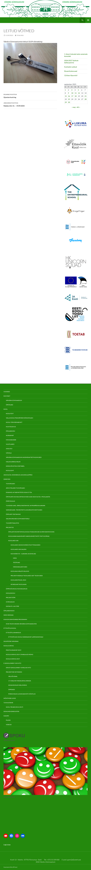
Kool (6, 409)
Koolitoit (10, 413)
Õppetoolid (10, 501)
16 (69, 96)
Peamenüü (88, 20)
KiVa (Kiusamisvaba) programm (15, 619)
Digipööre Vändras (11, 641)
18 (76, 96)
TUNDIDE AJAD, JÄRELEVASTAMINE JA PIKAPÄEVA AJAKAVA (25, 505)
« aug (73, 107)
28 (85, 99)
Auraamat (10, 435)
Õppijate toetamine (13, 514)
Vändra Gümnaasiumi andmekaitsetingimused (23, 457)
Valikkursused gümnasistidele (18, 519)
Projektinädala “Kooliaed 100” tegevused (27, 575)
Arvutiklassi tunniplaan (15, 488)
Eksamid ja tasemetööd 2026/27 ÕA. (19, 492)
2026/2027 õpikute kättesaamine (71, 61)
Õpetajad (9, 405)
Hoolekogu (10, 593)
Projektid (10, 527)
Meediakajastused (20, 567)
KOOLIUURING (9, 646)
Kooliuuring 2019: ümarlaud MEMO (19, 654)
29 (66, 102)
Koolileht (10, 470)
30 (69, 102)
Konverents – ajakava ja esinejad (23, 554)
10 (72, 93)
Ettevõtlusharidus (13, 632)
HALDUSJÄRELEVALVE (13, 462)
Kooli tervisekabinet (14, 422)
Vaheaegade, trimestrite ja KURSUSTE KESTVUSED (24, 510)
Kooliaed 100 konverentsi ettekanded (25, 545)
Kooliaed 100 (13, 540)
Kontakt (7, 396)
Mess (15, 558)
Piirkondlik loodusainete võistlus (21, 694)
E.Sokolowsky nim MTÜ (12, 663)
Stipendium (10, 602)
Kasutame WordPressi (10, 867)
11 (76, 93)
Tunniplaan (10, 483)
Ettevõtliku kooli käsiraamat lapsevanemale (25, 637)
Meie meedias (8, 615)
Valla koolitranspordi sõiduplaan (19, 418)
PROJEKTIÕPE (10, 597)
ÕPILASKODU (10, 431)
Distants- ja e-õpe (12, 606)
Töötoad (16, 562)
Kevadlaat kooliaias (18, 584)
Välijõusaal (12, 676)
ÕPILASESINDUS (9, 611)
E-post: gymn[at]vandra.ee (71, 860)
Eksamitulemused (70, 71)
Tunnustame (8, 703)
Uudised (7, 391)
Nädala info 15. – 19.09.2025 (14, 104)
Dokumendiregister (11, 711)
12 (79, 93)
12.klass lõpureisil (71, 75)
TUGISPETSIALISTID (12, 523)
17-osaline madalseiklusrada (19, 681)
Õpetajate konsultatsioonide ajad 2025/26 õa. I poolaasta (28, 497)
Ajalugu (9, 448)
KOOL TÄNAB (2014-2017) (14, 707)
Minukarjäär (11, 440)
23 (69, 99)
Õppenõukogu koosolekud (16, 589)
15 (66, 96)
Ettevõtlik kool (10, 628)
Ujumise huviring (10, 96)
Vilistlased (10, 444)
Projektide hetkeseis (14, 672)
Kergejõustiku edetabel (15, 466)
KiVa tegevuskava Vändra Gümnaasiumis (21, 624)
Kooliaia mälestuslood (20, 571)
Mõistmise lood (10, 698)
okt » (78, 107)
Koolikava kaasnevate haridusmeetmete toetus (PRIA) (28, 536)
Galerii (6, 716)
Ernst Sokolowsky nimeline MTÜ (18, 667)
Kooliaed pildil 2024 (18, 580)
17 (72, 96)
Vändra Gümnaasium (14, 400)
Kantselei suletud (70, 67)
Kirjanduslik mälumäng (17, 685)
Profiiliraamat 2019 (13, 650)
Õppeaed (11, 689)
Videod (8, 724)
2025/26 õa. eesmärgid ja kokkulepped (18, 475)
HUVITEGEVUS (11, 427)
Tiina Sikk (20, 35)
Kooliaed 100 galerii (18, 549)
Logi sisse (7, 845)
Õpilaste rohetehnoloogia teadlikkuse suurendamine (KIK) (31, 532)
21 (85, 96)
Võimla (8, 453)
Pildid (8, 720)
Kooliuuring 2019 (13, 659)
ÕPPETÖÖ (7, 479)
